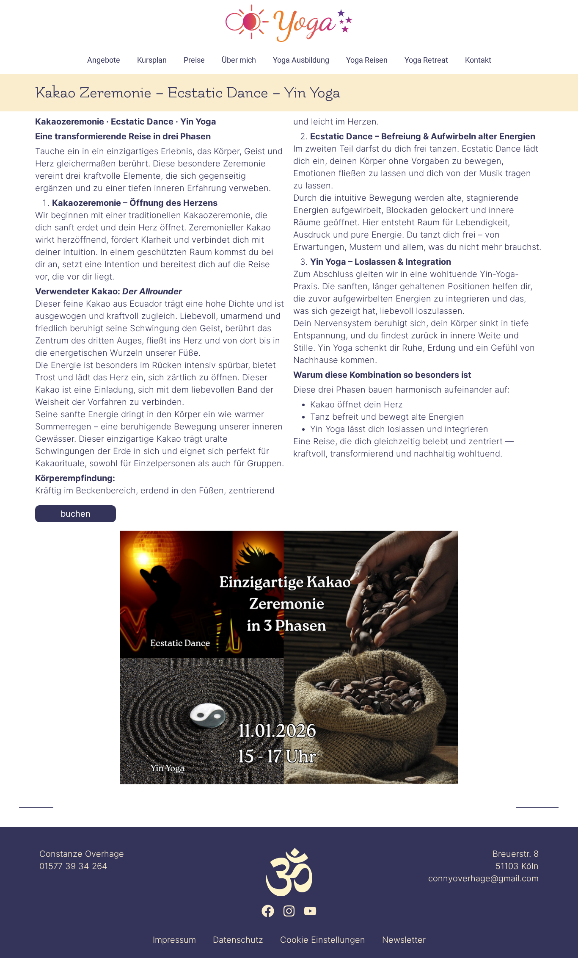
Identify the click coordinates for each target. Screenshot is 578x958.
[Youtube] (310, 911)
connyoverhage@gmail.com (483, 878)
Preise (194, 59)
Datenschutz (238, 940)
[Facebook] (267, 911)
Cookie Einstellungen (322, 940)
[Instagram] (289, 911)
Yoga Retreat (426, 59)
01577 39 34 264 (73, 866)
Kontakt (478, 59)
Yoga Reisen (367, 59)
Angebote (103, 59)
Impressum (174, 940)
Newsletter (404, 940)
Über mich (239, 59)
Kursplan (152, 59)
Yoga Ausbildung (301, 59)
